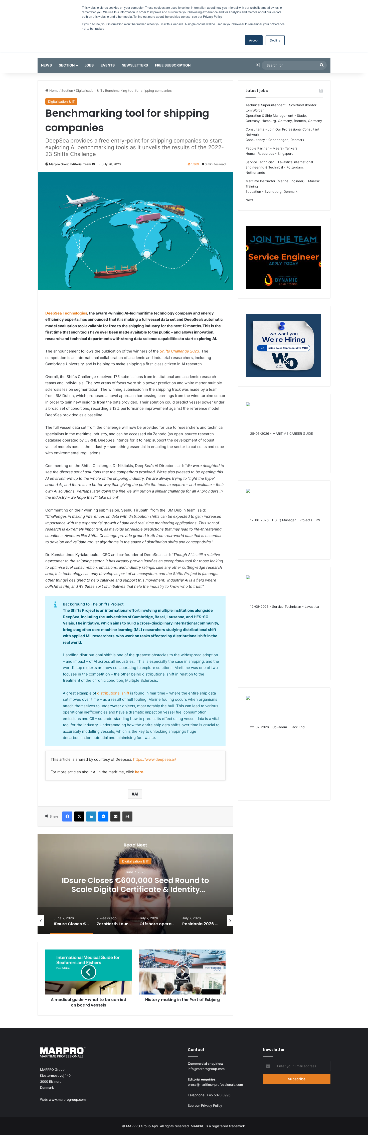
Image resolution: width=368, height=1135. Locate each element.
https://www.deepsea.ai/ (154, 759)
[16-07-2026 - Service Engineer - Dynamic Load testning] (283, 258)
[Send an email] (93, 164)
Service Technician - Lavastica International (279, 162)
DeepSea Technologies (66, 313)
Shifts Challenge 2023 (179, 351)
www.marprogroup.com (67, 1100)
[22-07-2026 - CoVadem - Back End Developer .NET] (283, 744)
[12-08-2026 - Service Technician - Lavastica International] (283, 623)
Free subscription (173, 65)
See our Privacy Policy (205, 1106)
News (46, 65)
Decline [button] (275, 40)
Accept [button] (253, 40)
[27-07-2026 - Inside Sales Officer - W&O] (283, 346)
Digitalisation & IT (89, 90)
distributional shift (113, 693)
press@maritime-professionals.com (215, 1084)
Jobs (89, 65)
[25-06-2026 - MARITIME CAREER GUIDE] (283, 433)
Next (249, 200)
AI (136, 794)
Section (67, 65)
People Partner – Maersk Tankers (271, 148)
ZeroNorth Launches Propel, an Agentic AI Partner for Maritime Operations (136, 885)
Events (108, 65)
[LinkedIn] (91, 817)
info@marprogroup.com (206, 1069)
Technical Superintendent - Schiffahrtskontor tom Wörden (281, 107)
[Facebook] (67, 817)
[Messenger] (103, 817)
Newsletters (135, 65)
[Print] (127, 817)
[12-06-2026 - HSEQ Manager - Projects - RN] (283, 520)
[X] (79, 817)
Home (53, 90)
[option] (135, 884)
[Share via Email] (115, 817)
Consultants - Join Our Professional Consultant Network (282, 131)
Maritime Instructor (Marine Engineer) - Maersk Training (283, 183)
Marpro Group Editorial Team (70, 164)
